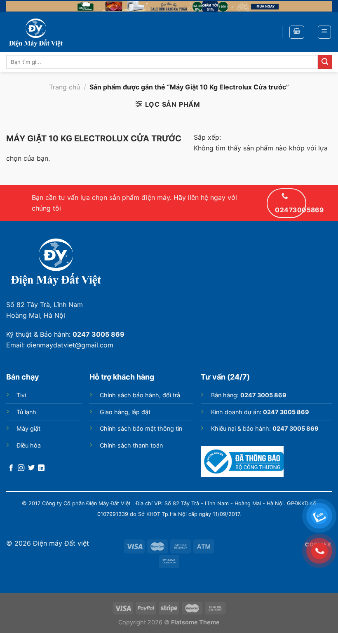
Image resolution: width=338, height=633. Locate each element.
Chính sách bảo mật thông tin (141, 428)
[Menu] (324, 32)
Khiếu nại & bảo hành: (265, 428)
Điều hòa (28, 445)
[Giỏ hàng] (296, 32)
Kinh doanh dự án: (260, 411)
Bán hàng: (248, 395)
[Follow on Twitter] (31, 468)
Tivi (21, 395)
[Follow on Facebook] (11, 468)
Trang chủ (64, 87)
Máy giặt (28, 428)
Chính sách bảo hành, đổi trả (140, 395)
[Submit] (325, 62)
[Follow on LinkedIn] (41, 468)
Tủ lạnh (26, 411)
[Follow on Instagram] (21, 468)
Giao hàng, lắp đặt (125, 411)
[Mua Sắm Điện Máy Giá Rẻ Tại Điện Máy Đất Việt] (47, 32)
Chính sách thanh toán (131, 445)
